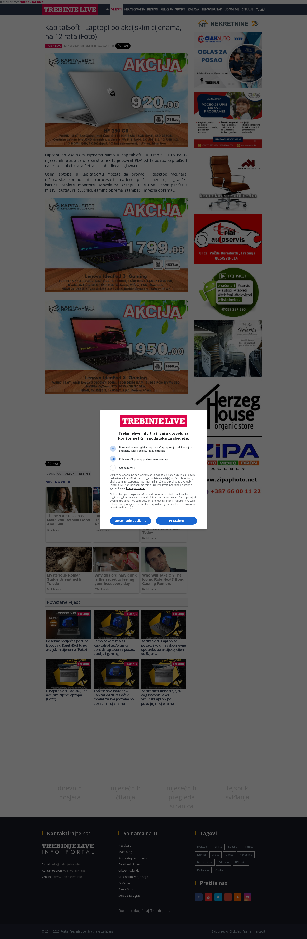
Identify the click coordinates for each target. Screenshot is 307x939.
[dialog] (153, 469)
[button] (153, 468)
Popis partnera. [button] (135, 488)
